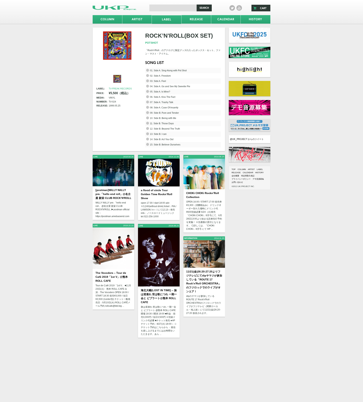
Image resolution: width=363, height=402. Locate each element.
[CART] (260, 8)
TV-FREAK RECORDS (120, 88)
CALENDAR (248, 173)
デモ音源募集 (258, 179)
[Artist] (137, 19)
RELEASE (236, 173)
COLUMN (242, 169)
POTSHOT (151, 42)
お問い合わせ (237, 182)
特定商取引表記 (247, 176)
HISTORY (259, 173)
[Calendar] (226, 19)
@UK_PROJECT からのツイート (247, 139)
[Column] (107, 19)
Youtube (239, 8)
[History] (255, 19)
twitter (232, 8)
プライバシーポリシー (241, 179)
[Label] (166, 19)
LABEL (260, 169)
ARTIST (251, 169)
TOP (234, 169)
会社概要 (235, 176)
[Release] (196, 19)
